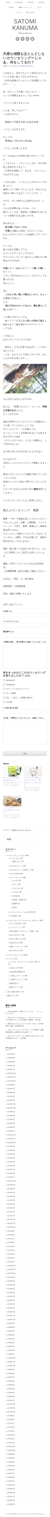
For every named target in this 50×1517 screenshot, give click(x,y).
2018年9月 (11, 1369)
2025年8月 (11, 1085)
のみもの (15, 892)
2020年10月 (11, 1273)
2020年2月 (11, 1304)
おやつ (14, 884)
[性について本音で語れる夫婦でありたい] (12, 771)
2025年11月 (11, 1077)
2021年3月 (11, 1254)
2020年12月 (11, 1266)
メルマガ (18, 12)
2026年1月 (11, 1069)
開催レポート (14, 987)
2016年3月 (11, 1470)
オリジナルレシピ (16, 877)
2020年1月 (11, 1308)
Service (41, 2)
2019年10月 (11, 1319)
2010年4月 (11, 1481)
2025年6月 (11, 1092)
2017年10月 (11, 1412)
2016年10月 (11, 1450)
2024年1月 (11, 1131)
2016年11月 (11, 1446)
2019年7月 (11, 1331)
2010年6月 (11, 1477)
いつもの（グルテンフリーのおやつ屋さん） (25, 962)
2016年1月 (11, 1473)
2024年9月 (11, 1112)
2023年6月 (11, 1158)
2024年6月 (11, 1123)
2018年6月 (11, 1381)
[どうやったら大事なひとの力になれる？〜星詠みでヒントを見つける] (33, 771)
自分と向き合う (15, 935)
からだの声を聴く (16, 923)
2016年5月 (11, 1462)
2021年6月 (11, 1242)
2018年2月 (11, 1396)
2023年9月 (11, 1146)
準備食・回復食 (18, 900)
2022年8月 (11, 1189)
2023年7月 (11, 1154)
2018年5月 (11, 1385)
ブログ (39, 7)
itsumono (19, 2)
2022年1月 (11, 1216)
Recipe (11, 7)
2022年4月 (11, 1204)
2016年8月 (11, 1454)
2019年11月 (11, 1316)
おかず (14, 880)
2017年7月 (11, 1423)
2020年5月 (11, 1293)
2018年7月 (11, 1377)
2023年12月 (11, 1135)
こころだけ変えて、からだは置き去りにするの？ (11, 809)
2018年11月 (11, 1362)
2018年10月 (11, 1366)
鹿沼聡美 (30, 66)
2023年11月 (11, 1139)
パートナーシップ (16, 927)
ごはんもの (16, 888)
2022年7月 (11, 1192)
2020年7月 (11, 1285)
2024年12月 (11, 1104)
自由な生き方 (14, 943)
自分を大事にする (16, 939)
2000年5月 (11, 1504)
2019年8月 (11, 1327)
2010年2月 (11, 1485)
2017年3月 (11, 1435)
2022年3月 (11, 1208)
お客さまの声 (14, 968)
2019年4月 (11, 1343)
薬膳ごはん (16, 861)
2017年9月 (11, 1416)
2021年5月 (11, 1246)
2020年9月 (11, 1277)
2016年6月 (11, 1458)
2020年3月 (11, 1300)
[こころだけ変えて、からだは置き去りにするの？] (12, 801)
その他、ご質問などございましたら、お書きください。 (24, 718)
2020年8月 (11, 1281)
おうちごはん (14, 858)
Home (8, 2)
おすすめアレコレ (16, 866)
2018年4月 (11, 1389)
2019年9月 (11, 1323)
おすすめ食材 (14, 874)
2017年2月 (11, 1439)
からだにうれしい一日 (15, 955)
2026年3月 (11, 1066)
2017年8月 (11, 1419)
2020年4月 (11, 1296)
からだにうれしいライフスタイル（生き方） (23, 920)
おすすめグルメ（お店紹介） (20, 870)
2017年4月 (11, 1431)
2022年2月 (11, 1212)
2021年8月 (11, 1235)
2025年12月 (11, 1073)
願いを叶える (14, 950)
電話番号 (8, 631)
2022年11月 (11, 1185)
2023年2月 (11, 1173)
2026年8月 (11, 1054)
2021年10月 (11, 1227)
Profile (31, 2)
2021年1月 (11, 1262)
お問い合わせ (30, 12)
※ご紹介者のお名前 (10, 708)
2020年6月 (11, 1289)
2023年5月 (11, 1162)
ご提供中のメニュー (17, 979)
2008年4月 (11, 1493)
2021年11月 (11, 1223)
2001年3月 (11, 1496)
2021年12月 (11, 1219)
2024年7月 (11, 1119)
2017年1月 (10, 1443)
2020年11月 (11, 1269)
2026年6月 (11, 1058)
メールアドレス (11, 621)
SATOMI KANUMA (25, 24)
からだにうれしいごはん (15, 855)
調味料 (14, 904)
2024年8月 (11, 1116)
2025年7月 (11, 1089)
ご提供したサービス (17, 830)
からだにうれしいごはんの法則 (21, 912)
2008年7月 (11, 1489)
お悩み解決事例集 (16, 972)
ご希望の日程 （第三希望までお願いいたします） (24, 642)
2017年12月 (11, 1404)
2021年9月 (11, 1231)
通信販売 (13, 983)
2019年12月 (11, 1312)
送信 (25, 753)
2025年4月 (11, 1096)
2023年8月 (11, 1150)
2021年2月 (11, 1258)
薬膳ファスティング (25, 7)
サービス (28, 830)
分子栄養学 (14, 916)
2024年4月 (11, 1127)
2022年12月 (11, 1181)
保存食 (14, 896)
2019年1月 (11, 1354)
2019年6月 (11, 1335)
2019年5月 (11, 1339)
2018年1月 (11, 1400)
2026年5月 (11, 1062)
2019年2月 (11, 1350)
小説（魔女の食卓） (14, 992)
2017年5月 (11, 1427)
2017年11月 (11, 1408)
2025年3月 (11, 1100)
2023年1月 (11, 1177)
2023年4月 (11, 1166)
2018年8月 (11, 1373)
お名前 (7, 611)
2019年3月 (11, 1346)
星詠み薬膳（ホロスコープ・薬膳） (22, 931)
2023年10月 (11, 1142)
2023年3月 (11, 1169)
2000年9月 (11, 1500)
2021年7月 (11, 1239)
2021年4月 (11, 1250)
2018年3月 (11, 1393)
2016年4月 (11, 1466)
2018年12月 (11, 1358)
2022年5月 (11, 1200)
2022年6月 (11, 1196)
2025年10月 (11, 1081)
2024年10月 (11, 1108)
